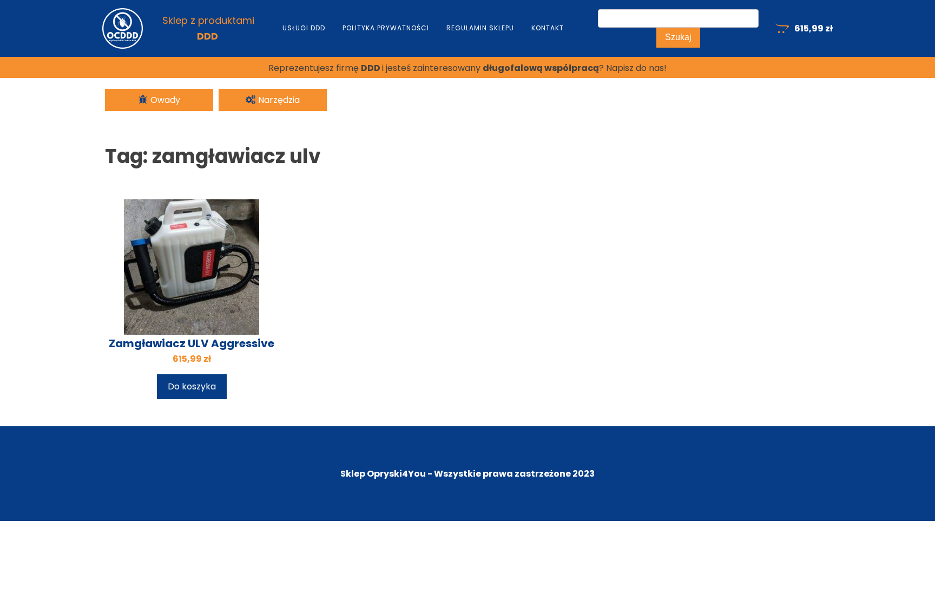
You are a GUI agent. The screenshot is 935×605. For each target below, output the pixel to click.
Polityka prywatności (386, 27)
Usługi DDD (303, 27)
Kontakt (547, 27)
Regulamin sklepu (480, 27)
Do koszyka (192, 386)
